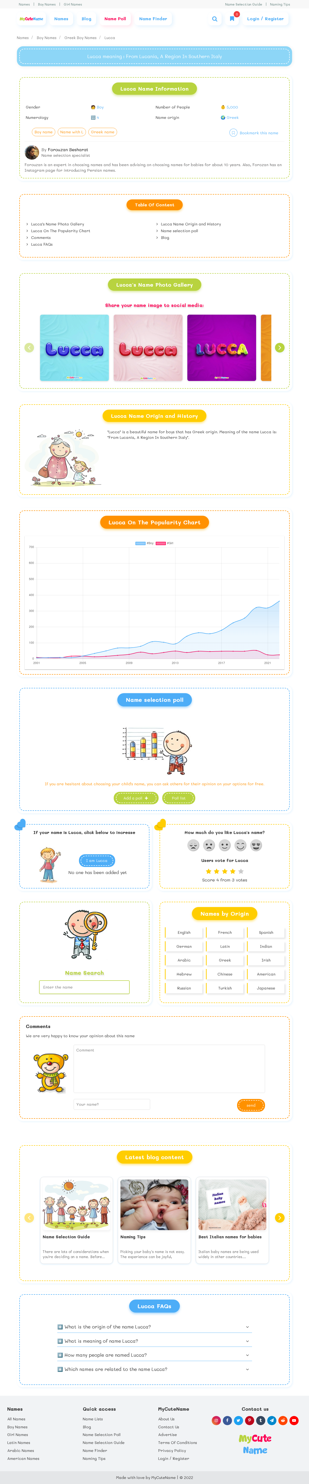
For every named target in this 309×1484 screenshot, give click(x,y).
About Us (166, 1418)
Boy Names (47, 4)
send (251, 1105)
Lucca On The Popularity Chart (60, 230)
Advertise (167, 1434)
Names (24, 4)
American (266, 973)
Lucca (110, 37)
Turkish (225, 987)
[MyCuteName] (31, 18)
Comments (40, 237)
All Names (16, 1418)
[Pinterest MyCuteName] (249, 1420)
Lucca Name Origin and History (190, 223)
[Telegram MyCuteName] (271, 1420)
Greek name (102, 131)
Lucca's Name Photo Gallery (57, 223)
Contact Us (168, 1426)
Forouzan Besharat (68, 149)
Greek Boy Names (81, 37)
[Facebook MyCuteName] (227, 1420)
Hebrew (184, 973)
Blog (164, 237)
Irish (266, 959)
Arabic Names (20, 1450)
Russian (184, 987)
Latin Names (18, 1442)
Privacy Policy (172, 1450)
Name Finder (95, 1450)
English (184, 932)
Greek (225, 959)
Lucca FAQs (41, 244)
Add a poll (133, 797)
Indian (266, 946)
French (225, 932)
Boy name (44, 131)
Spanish (266, 932)
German (184, 946)
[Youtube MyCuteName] (294, 1420)
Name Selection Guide (243, 4)
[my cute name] (255, 1443)
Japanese (266, 987)
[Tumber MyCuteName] (260, 1420)
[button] (29, 347)
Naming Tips (280, 4)
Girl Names (73, 4)
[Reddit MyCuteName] (283, 1420)
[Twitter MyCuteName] (238, 1420)
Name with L (71, 131)
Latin (225, 946)
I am (96, 860)
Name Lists (93, 1418)
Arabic (184, 959)
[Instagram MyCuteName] (216, 1420)
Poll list (179, 797)
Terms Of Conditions (177, 1442)
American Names (23, 1458)
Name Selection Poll (102, 1434)
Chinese (225, 973)
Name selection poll (179, 230)
